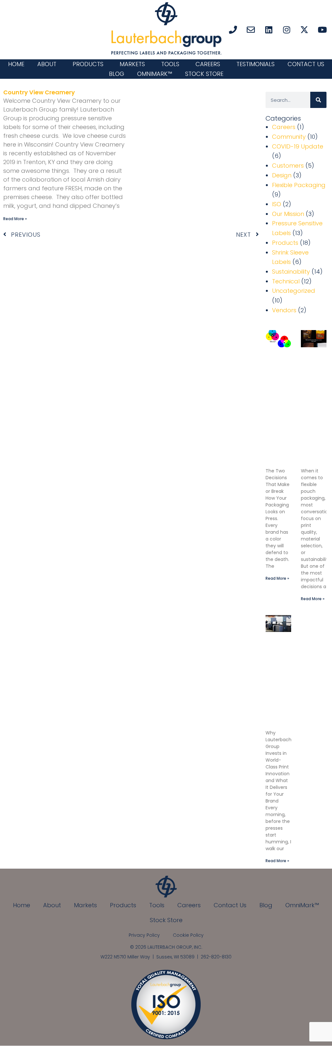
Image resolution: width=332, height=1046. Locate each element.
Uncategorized (293, 291)
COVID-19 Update (297, 146)
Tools (170, 64)
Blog (116, 74)
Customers (288, 165)
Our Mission (288, 214)
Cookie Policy (188, 935)
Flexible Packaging (299, 185)
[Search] (318, 100)
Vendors (284, 310)
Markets (132, 64)
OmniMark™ (154, 74)
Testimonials (255, 64)
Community (289, 137)
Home (16, 64)
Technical (286, 281)
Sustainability (291, 271)
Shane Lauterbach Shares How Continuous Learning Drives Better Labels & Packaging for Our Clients (283, 684)
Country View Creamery (39, 92)
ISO (276, 204)
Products (88, 64)
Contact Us (306, 64)
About (46, 64)
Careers (208, 64)
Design (281, 175)
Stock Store (204, 74)
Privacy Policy (144, 935)
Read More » (15, 218)
